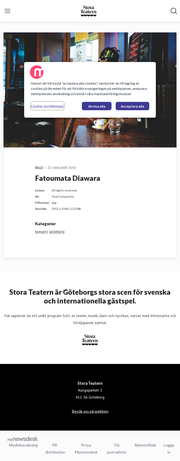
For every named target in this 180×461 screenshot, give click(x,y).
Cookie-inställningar (47, 106)
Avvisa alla (96, 106)
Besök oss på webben (90, 411)
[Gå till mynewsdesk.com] (22, 439)
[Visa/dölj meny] (7, 11)
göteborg (57, 231)
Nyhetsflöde (145, 445)
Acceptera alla (132, 106)
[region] (90, 90)
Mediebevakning (23, 445)
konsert (41, 231)
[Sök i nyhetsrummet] (173, 10)
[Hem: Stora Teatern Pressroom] (88, 11)
